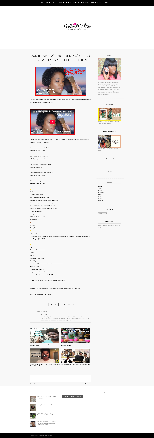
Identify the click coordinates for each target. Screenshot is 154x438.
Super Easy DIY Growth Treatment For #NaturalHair (46, 414)
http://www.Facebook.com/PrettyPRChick (46, 203)
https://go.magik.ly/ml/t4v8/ (37, 175)
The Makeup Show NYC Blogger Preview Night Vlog (75, 364)
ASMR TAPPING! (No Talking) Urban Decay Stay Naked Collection (60, 57)
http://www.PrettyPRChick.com (41, 197)
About (48, 2)
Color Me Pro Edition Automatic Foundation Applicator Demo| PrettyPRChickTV (46, 423)
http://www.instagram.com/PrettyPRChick (47, 200)
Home (61, 384)
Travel (61, 2)
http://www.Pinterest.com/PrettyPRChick (46, 208)
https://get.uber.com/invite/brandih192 (55, 280)
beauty (100, 190)
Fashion (100, 186)
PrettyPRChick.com (46, 435)
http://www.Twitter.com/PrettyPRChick (44, 205)
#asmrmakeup (47, 294)
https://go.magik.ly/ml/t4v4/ (37, 150)
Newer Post (33, 384)
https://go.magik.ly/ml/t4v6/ (37, 167)
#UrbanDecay (37, 102)
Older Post (88, 384)
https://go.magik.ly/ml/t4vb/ (37, 158)
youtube (100, 200)
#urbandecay (33, 294)
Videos (100, 188)
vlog (99, 196)
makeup (101, 192)
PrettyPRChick (55, 64)
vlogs (100, 198)
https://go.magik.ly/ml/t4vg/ (37, 183)
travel (100, 194)
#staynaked (40, 294)
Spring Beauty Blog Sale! (44, 405)
